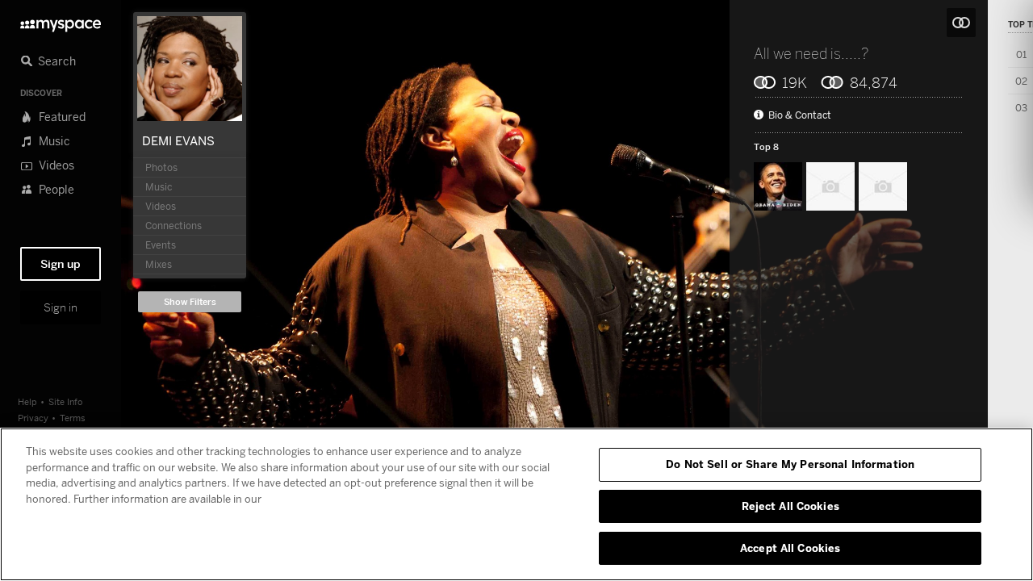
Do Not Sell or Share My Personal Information (790, 464)
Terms (73, 418)
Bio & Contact (799, 115)
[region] (516, 504)
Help (27, 401)
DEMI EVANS (178, 140)
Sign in (60, 307)
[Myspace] (60, 21)
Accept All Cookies (790, 547)
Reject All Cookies (790, 506)
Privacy (33, 418)
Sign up (60, 264)
